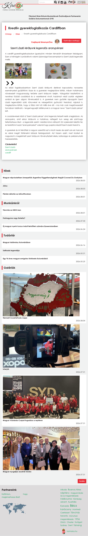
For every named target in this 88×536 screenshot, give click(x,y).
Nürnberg (77, 499)
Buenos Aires (74, 489)
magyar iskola (77, 493)
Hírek (18, 34)
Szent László (10, 147)
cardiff (8, 152)
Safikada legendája (11, 250)
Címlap (8, 34)
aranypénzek (11, 150)
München (73, 516)
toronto (64, 515)
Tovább (82, 481)
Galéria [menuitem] (32, 18)
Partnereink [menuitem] (76, 16)
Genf (70, 525)
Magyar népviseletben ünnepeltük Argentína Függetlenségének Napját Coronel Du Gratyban (42, 178)
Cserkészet (65, 512)
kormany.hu (72, 531)
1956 (77, 519)
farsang (78, 525)
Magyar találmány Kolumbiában (16, 242)
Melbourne (66, 498)
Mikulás (63, 489)
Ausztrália (72, 502)
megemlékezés (67, 519)
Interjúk (6, 369)
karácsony (65, 509)
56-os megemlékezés (69, 496)
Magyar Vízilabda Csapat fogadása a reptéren (23, 420)
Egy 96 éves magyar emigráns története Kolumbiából (25, 258)
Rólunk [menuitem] (44, 16)
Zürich (63, 522)
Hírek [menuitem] (38, 16)
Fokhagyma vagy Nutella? (14, 218)
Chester (70, 522)
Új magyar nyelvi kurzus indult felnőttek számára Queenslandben (30, 226)
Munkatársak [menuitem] (52, 16)
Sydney (63, 525)
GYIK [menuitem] (52, 18)
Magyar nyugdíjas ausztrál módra (17, 472)
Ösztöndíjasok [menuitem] (65, 16)
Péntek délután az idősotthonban (17, 194)
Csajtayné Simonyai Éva (41, 42)
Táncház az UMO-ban (12, 210)
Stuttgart (78, 522)
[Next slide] (12, 83)
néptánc (65, 492)
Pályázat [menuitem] (32, 16)
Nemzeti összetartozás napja (15, 318)
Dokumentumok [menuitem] (42, 18)
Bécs (73, 505)
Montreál (76, 509)
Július (5, 186)
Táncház (75, 512)
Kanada (64, 505)
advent (63, 502)
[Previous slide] (7, 83)
